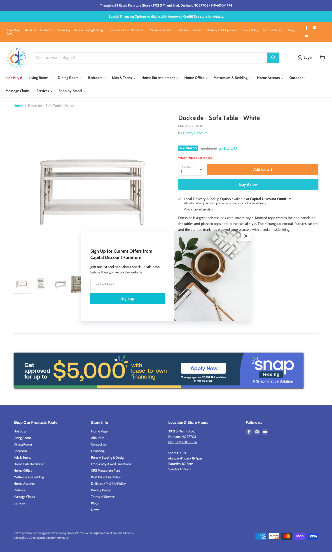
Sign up (127, 298)
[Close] (246, 236)
